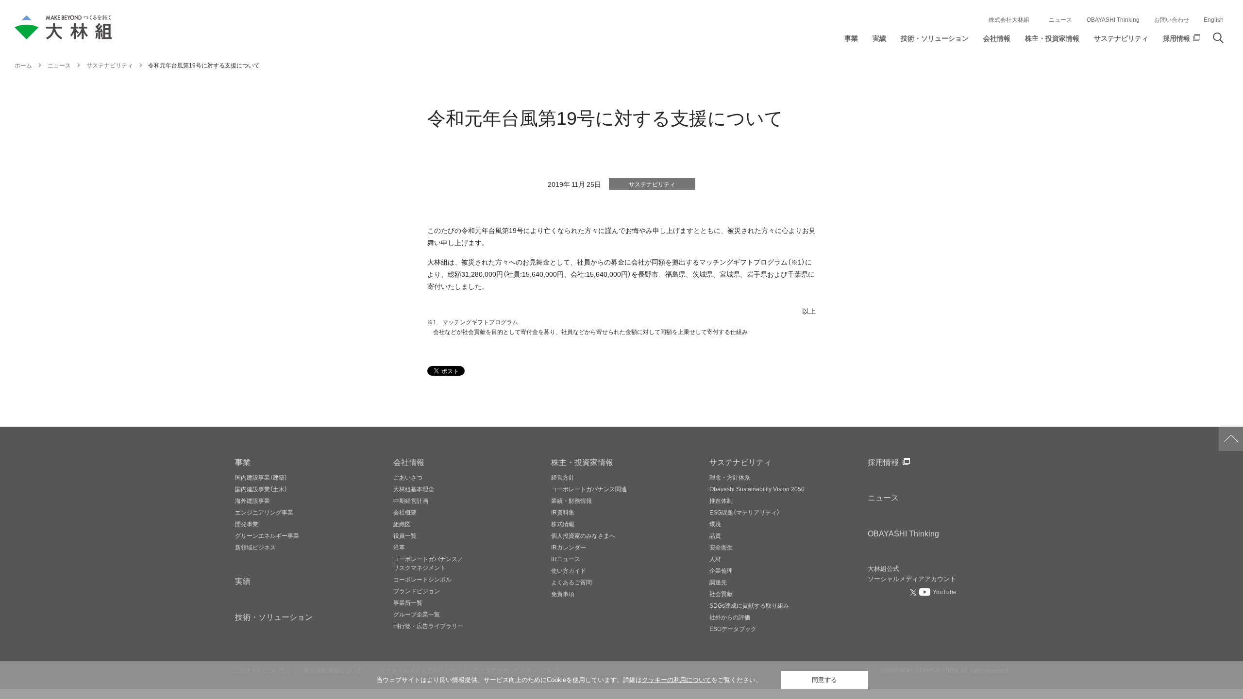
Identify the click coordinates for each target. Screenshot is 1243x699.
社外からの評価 (729, 617)
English (1214, 19)
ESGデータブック (732, 628)
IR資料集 (562, 512)
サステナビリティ (740, 461)
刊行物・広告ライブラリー (428, 625)
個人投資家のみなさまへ (583, 535)
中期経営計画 (410, 500)
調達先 (718, 582)
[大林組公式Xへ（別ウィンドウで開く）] (914, 592)
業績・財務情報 (571, 500)
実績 (243, 580)
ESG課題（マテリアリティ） (744, 512)
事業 (243, 461)
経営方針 (562, 477)
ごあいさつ (407, 477)
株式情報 (562, 523)
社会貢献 (721, 593)
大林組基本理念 (413, 488)
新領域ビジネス (255, 547)
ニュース (1060, 19)
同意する (824, 679)
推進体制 (721, 500)
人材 (715, 558)
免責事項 (562, 593)
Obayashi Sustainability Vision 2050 (757, 488)
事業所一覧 (407, 602)
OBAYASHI (903, 533)
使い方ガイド (568, 570)
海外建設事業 (252, 500)
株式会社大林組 (1009, 19)
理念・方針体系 (729, 477)
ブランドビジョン (416, 590)
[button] (851, 40)
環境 (715, 523)
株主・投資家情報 (582, 461)
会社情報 (408, 461)
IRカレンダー (568, 547)
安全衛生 (721, 547)
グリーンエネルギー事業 (267, 535)
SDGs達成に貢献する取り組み (749, 605)
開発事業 (246, 523)
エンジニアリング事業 (264, 512)
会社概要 (405, 512)
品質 (715, 535)
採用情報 (883, 461)
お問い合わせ (1171, 19)
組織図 (402, 523)
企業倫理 (721, 570)
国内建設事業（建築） (261, 477)
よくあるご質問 (571, 582)
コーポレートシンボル (422, 579)
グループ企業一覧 (416, 614)
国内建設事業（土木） (261, 488)
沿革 (399, 547)
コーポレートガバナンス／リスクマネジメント (428, 563)
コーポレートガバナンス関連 (589, 488)
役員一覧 (405, 535)
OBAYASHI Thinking (1113, 19)
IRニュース (565, 558)
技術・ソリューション (274, 616)
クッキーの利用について (676, 679)
